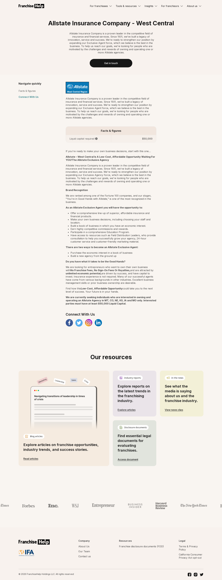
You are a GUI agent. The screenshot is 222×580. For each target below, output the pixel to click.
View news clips (174, 409)
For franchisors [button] (170, 6)
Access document (128, 459)
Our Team (84, 551)
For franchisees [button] (99, 6)
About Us (83, 546)
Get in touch (111, 63)
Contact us (84, 556)
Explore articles (126, 409)
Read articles (30, 458)
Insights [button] (149, 6)
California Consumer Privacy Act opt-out (190, 556)
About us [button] (192, 6)
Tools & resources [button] (126, 6)
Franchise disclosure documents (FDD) (141, 546)
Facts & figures (27, 90)
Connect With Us (29, 96)
